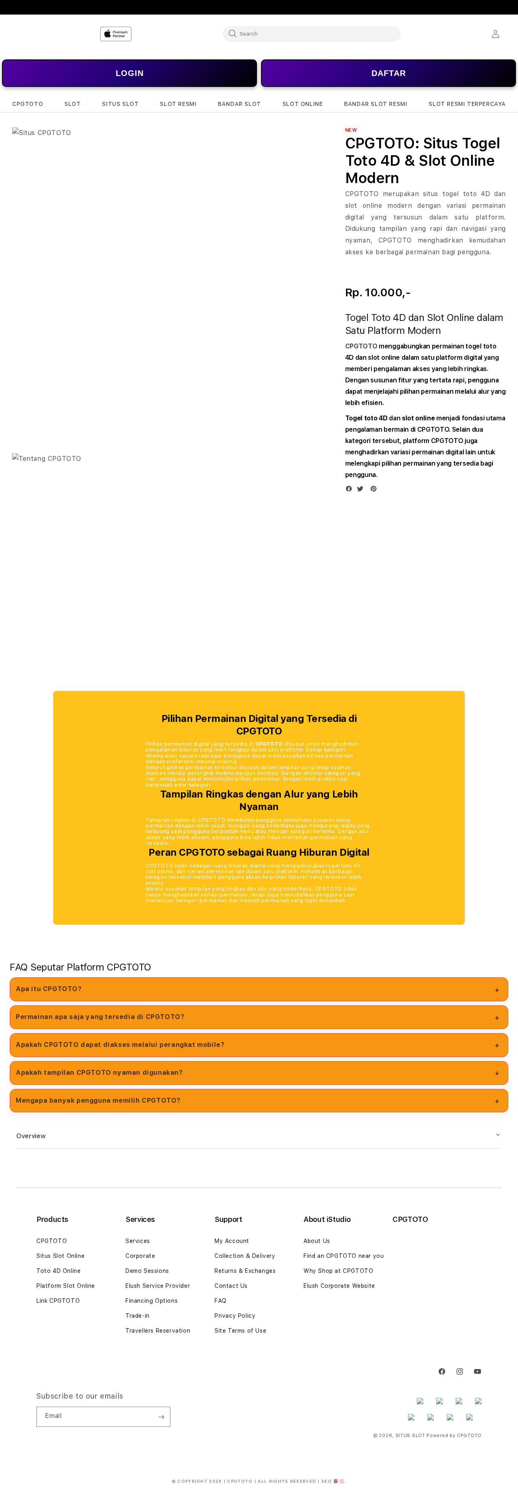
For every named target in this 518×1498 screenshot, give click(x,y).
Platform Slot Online (65, 1286)
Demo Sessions (147, 1271)
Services (137, 1241)
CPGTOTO (361, 346)
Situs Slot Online (60, 1256)
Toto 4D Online (58, 1271)
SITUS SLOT (410, 1435)
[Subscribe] (161, 1417)
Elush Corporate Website (339, 1286)
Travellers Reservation (157, 1330)
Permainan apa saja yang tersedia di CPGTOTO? (100, 1017)
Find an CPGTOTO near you (344, 1256)
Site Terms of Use (240, 1330)
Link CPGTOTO (58, 1301)
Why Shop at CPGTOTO (338, 1271)
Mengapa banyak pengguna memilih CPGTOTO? (98, 1100)
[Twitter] (362, 490)
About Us (317, 1241)
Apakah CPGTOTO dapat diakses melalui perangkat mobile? (120, 1045)
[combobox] (312, 33)
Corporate (140, 1256)
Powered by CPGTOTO (454, 1435)
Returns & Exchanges (245, 1271)
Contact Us (231, 1286)
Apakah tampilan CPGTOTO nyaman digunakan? (99, 1072)
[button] (27, 104)
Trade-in (137, 1315)
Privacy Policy (234, 1315)
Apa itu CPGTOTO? (49, 989)
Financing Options (151, 1301)
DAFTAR (389, 73)
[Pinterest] (375, 490)
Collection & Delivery (245, 1256)
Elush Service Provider (157, 1286)
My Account (231, 1241)
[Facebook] (351, 490)
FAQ (220, 1301)
